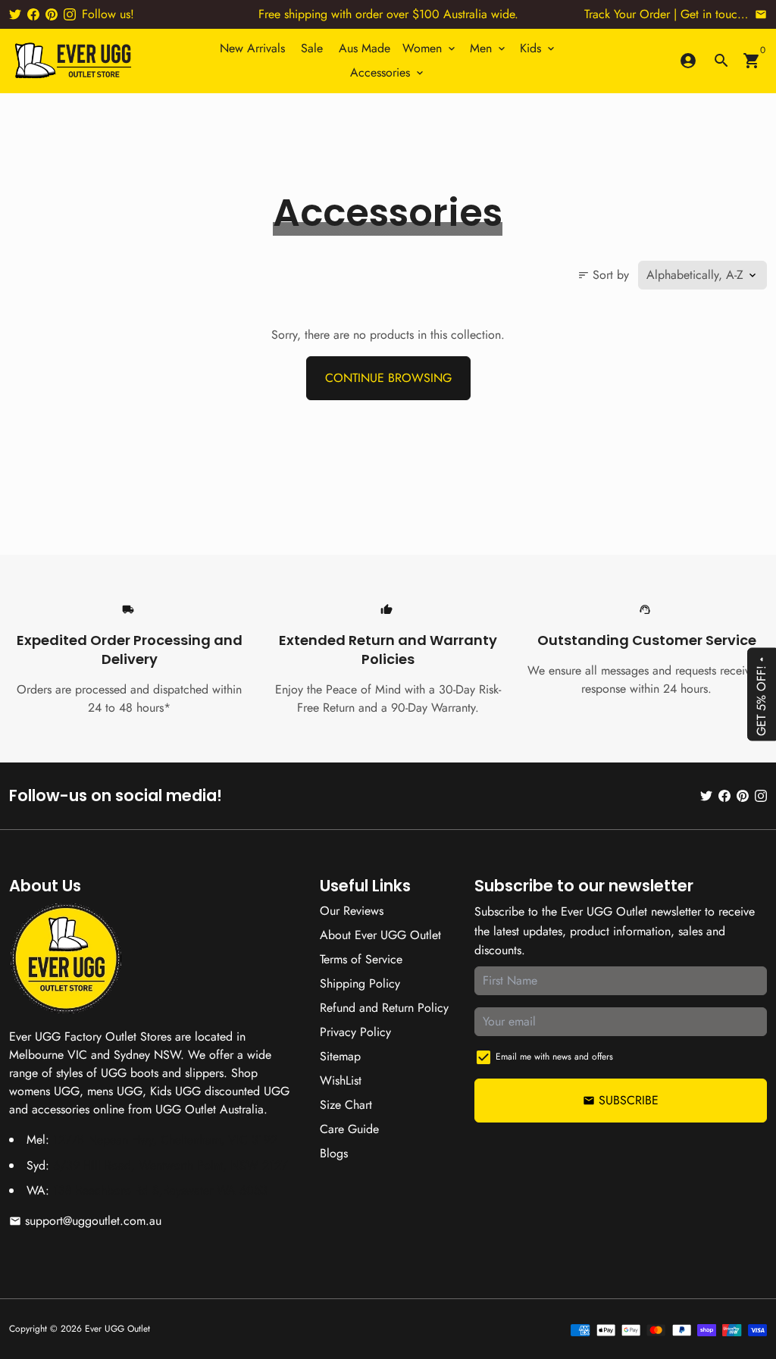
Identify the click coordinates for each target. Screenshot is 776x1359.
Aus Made (364, 48)
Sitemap (340, 1056)
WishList (340, 1080)
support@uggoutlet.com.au (85, 1220)
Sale (312, 48)
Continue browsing (388, 378)
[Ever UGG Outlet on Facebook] (33, 14)
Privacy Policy (355, 1032)
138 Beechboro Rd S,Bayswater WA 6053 (160, 1190)
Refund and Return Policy (384, 1007)
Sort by (603, 274)
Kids (538, 48)
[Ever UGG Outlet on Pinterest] (51, 14)
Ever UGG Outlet (117, 1329)
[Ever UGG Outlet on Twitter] (15, 14)
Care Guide (349, 1129)
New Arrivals (252, 48)
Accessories (388, 72)
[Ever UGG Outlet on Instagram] (70, 14)
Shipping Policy (360, 983)
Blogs (334, 1153)
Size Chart (346, 1104)
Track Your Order (627, 14)
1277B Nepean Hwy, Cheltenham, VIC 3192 (165, 1139)
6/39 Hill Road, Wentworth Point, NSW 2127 (170, 1165)
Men (489, 48)
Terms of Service (361, 959)
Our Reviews (351, 910)
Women (430, 48)
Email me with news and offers (554, 1056)
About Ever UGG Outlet (380, 935)
